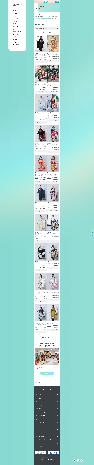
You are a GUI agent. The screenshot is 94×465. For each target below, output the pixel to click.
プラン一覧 (15, 18)
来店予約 (15, 42)
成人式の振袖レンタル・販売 (41, 382)
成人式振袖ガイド (17, 26)
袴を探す (15, 16)
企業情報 (42, 457)
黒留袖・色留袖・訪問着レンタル (44, 436)
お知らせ (15, 39)
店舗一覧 (15, 21)
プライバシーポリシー (45, 459)
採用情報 (52, 459)
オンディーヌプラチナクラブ (43, 440)
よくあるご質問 (17, 31)
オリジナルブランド (18, 34)
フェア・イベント (17, 24)
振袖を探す (15, 11)
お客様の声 (15, 29)
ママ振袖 (15, 13)
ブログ (14, 37)
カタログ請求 (16, 44)
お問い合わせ (47, 457)
